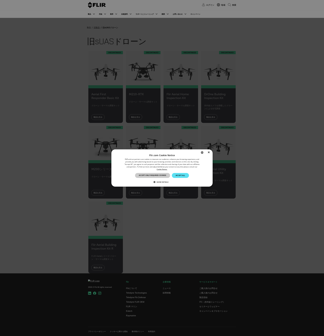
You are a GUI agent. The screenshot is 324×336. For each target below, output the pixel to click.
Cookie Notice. (162, 169)
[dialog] (162, 168)
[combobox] (202, 152)
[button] (161, 181)
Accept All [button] (180, 175)
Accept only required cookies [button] (152, 175)
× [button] (209, 152)
